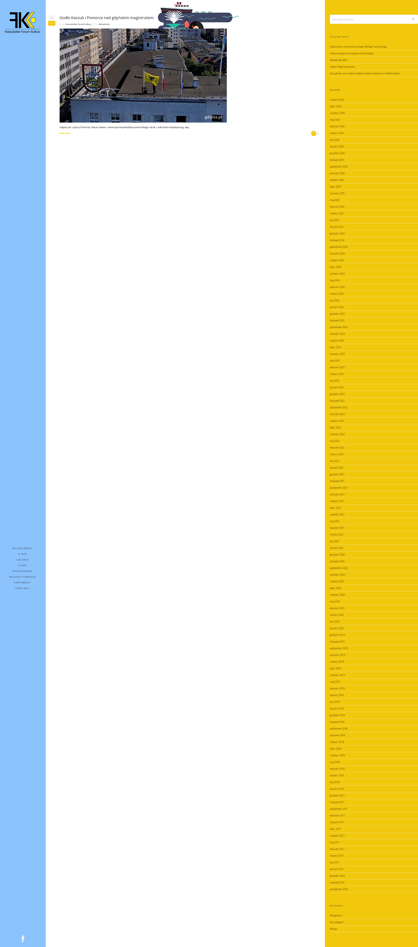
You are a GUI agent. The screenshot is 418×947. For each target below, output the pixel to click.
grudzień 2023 (337, 313)
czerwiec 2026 (337, 113)
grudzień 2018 (337, 715)
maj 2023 (335, 360)
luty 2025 (334, 220)
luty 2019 (334, 701)
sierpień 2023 (337, 340)
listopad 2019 (337, 641)
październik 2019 (339, 648)
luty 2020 (334, 621)
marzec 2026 (337, 133)
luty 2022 (334, 460)
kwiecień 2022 (337, 447)
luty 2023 (334, 380)
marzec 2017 (337, 855)
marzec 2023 (337, 374)
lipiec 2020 (335, 588)
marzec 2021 (337, 534)
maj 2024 (335, 280)
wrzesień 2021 (337, 494)
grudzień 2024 (337, 233)
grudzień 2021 (337, 474)
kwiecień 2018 (337, 768)
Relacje (333, 928)
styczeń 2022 (337, 467)
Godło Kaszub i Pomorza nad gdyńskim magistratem (107, 17)
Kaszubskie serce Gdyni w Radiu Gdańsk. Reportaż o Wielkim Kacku (365, 73)
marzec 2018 (337, 775)
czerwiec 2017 (337, 835)
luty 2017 (334, 862)
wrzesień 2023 (337, 333)
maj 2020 (335, 601)
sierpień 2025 (337, 179)
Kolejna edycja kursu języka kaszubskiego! (352, 53)
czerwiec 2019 (337, 675)
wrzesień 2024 (337, 253)
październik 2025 (339, 166)
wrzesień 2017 (337, 815)
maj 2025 (335, 200)
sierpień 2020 (337, 581)
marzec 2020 (337, 614)
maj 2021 (335, 521)
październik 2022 (339, 407)
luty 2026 (334, 139)
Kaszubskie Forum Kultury (78, 24)
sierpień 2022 (337, 420)
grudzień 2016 (337, 875)
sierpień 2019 (337, 661)
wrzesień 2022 (337, 414)
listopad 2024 (337, 240)
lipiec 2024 (335, 266)
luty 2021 (334, 541)
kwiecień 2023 (337, 367)
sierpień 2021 (337, 501)
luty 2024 (334, 300)
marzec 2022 (337, 454)
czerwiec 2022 (337, 434)
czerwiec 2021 (337, 514)
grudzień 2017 (337, 795)
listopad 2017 (337, 802)
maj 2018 (335, 762)
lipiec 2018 (335, 748)
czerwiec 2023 (337, 353)
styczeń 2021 (337, 547)
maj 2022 (335, 440)
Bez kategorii (336, 922)
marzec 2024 (337, 293)
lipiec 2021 (335, 507)
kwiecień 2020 (337, 608)
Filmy (22, 565)
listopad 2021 (337, 481)
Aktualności (22, 548)
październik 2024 (339, 246)
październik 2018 (339, 728)
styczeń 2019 (337, 708)
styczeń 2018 (337, 788)
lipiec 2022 (335, 427)
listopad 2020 (337, 561)
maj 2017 (335, 842)
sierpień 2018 (337, 742)
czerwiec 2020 (337, 594)
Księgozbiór (22, 571)
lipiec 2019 (335, 668)
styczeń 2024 (337, 307)
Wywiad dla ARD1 (339, 60)
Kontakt (22, 588)
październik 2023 (339, 327)
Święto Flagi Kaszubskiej (342, 66)
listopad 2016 (337, 882)
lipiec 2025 (335, 186)
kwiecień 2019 (337, 688)
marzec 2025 (337, 213)
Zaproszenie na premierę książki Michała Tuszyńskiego (358, 46)
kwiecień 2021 (337, 527)
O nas (22, 554)
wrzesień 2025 (337, 173)
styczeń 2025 (337, 226)
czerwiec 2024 (337, 273)
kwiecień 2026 (337, 126)
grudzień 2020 (337, 554)
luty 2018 (334, 782)
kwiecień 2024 (337, 287)
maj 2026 (335, 119)
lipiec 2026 (335, 106)
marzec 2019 (337, 695)
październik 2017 (339, 808)
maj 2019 (335, 681)
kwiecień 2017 (337, 849)
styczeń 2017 (337, 869)
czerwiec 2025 (337, 193)
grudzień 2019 (337, 634)
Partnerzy (22, 582)
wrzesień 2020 (337, 574)
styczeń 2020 (337, 628)
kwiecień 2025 (337, 206)
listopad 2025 (337, 159)
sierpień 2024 (337, 260)
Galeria (22, 559)
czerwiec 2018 (337, 755)
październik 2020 (339, 568)
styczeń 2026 (337, 146)
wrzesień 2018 (337, 735)
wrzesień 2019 (337, 655)
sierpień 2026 (337, 99)
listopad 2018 (337, 721)
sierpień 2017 (337, 822)
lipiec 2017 (335, 828)
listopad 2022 (337, 400)
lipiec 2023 (335, 347)
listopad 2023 (337, 320)
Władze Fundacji (22, 576)
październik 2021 (339, 487)
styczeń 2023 (337, 387)
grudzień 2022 (337, 394)
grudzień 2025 (337, 153)
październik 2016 (339, 889)
